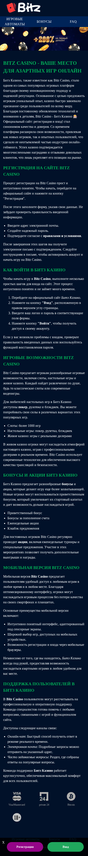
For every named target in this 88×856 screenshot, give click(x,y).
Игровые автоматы (15, 21)
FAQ (73, 21)
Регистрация (25, 846)
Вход (66, 846)
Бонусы (44, 21)
